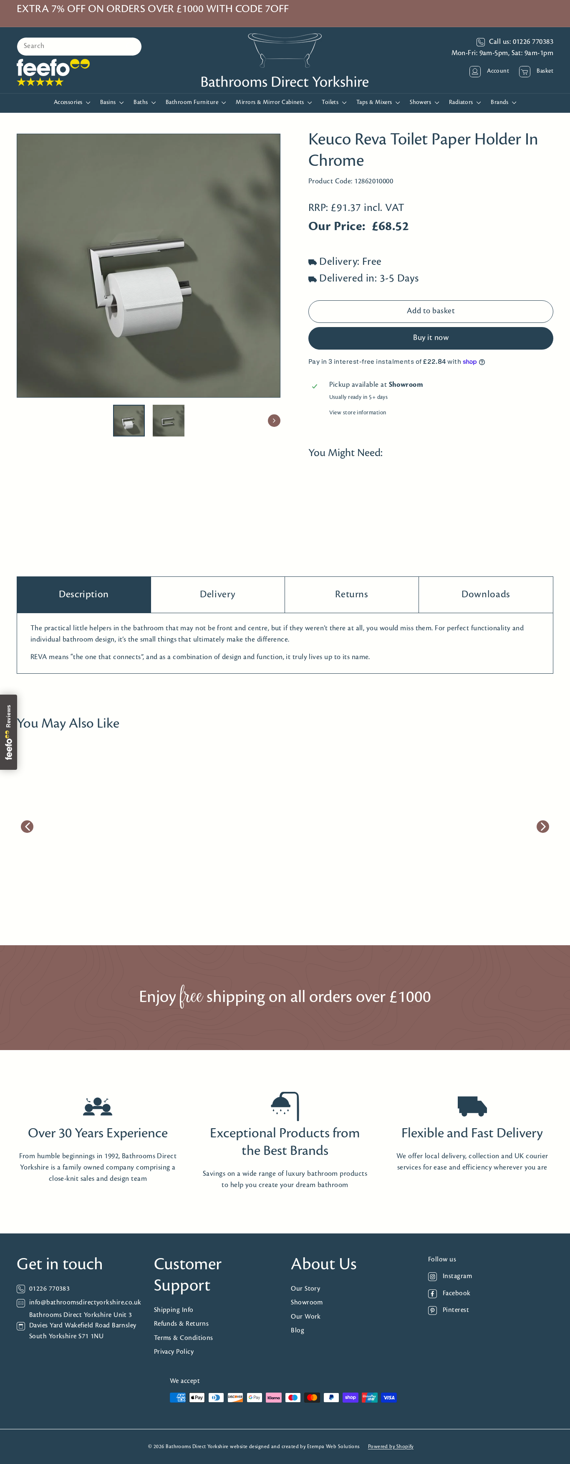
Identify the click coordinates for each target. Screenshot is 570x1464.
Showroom (307, 1302)
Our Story (305, 1288)
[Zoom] (148, 265)
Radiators (462, 102)
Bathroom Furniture (193, 102)
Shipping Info (174, 1310)
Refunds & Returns (181, 1323)
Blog (297, 1330)
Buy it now (431, 338)
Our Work (306, 1316)
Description (84, 594)
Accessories (69, 102)
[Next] (274, 420)
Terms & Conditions (183, 1338)
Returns (351, 594)
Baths (141, 102)
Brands (500, 102)
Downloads (486, 594)
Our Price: (337, 227)
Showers (421, 102)
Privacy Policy (174, 1351)
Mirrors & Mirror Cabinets (270, 102)
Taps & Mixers (374, 102)
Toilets (331, 102)
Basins (108, 102)
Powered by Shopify (391, 1446)
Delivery (218, 594)
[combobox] (79, 46)
